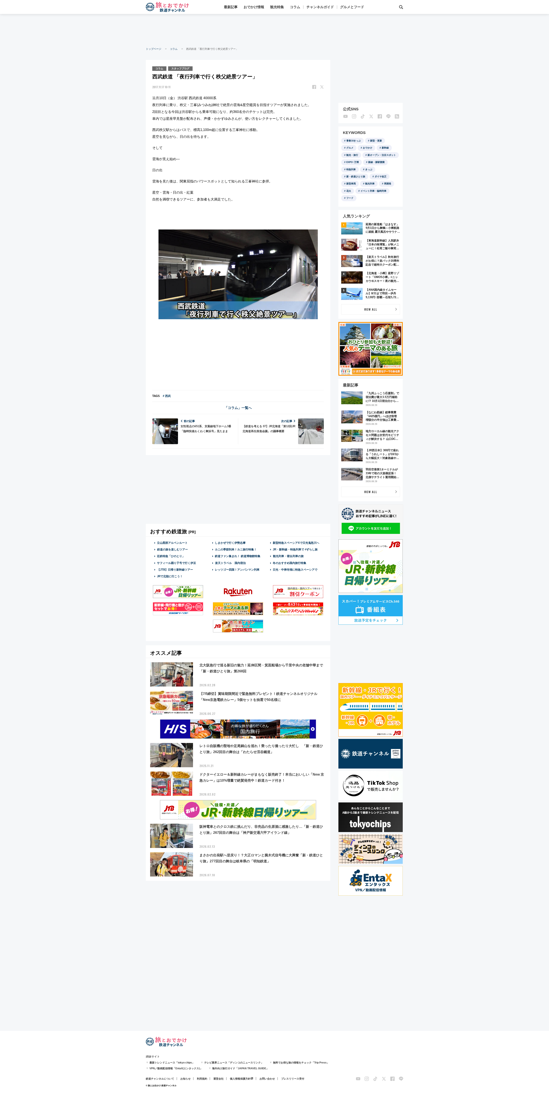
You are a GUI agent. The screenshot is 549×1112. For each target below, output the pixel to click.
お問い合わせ (267, 1078)
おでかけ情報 (254, 7)
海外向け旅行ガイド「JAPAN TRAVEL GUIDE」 (240, 1068)
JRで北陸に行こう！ (170, 576)
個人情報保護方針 (240, 1078)
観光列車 (370, 183)
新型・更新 (376, 140)
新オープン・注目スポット (382, 155)
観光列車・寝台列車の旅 (288, 556)
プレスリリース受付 (292, 1078)
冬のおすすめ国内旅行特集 (289, 563)
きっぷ (368, 169)
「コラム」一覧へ (238, 408)
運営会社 (218, 1078)
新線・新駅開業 (376, 162)
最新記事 (231, 7)
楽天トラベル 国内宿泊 (230, 563)
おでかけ (367, 147)
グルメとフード (352, 7)
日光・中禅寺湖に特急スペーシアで (295, 569)
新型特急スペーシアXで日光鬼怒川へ (296, 542)
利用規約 (202, 1078)
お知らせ (185, 1078)
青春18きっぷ (353, 140)
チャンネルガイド (320, 7)
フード (349, 198)
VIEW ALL (370, 309)
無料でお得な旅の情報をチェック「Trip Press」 (301, 1062)
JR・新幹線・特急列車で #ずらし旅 (295, 549)
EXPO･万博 (352, 162)
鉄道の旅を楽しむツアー (172, 549)
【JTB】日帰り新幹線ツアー (175, 569)
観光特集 (277, 7)
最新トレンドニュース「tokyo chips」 (172, 1062)
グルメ (349, 147)
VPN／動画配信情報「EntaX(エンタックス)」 (175, 1068)
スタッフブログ (180, 68)
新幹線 (385, 147)
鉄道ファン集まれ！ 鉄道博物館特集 (237, 556)
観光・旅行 (352, 155)
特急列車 (351, 169)
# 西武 (167, 396)
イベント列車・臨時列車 (373, 191)
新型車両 (351, 183)
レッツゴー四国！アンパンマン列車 (237, 569)
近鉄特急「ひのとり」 (171, 556)
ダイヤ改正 (380, 176)
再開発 (387, 183)
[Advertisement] (274, 30)
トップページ (153, 48)
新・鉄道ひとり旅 (355, 176)
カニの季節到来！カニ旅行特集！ (236, 549)
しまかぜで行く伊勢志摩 (230, 542)
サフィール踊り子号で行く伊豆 (176, 563)
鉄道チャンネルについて (160, 1078)
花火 (348, 191)
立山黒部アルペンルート (172, 542)
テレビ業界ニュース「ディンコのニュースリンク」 (233, 1062)
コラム (295, 7)
